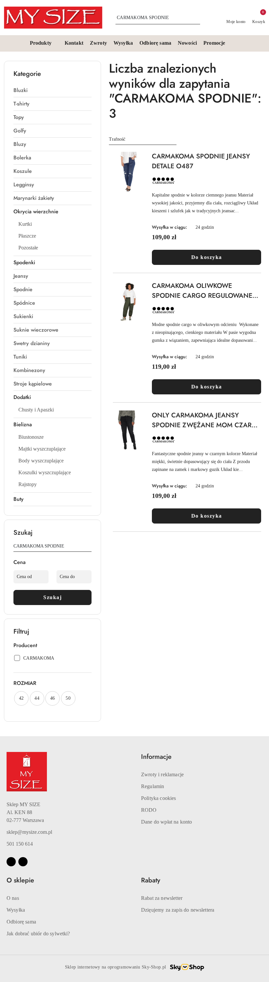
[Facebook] (11, 861)
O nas (13, 898)
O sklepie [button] (20, 880)
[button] (44, 43)
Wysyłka (16, 910)
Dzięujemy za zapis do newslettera (177, 910)
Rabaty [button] (150, 880)
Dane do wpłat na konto (166, 822)
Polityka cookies (158, 798)
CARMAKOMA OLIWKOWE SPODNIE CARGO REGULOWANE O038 (202, 291)
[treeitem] (52, 90)
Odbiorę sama (21, 921)
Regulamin (152, 786)
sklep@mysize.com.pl (29, 832)
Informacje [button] (156, 756)
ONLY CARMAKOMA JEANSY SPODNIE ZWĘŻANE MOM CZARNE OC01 (206, 420)
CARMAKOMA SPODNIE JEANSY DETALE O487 (201, 161)
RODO (149, 810)
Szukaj (52, 597)
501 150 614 (20, 844)
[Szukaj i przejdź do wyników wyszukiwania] (196, 18)
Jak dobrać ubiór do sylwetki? (38, 933)
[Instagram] (23, 861)
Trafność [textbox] (117, 139)
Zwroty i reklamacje (162, 774)
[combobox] (142, 139)
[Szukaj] (89, 547)
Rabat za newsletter (161, 898)
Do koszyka (206, 257)
